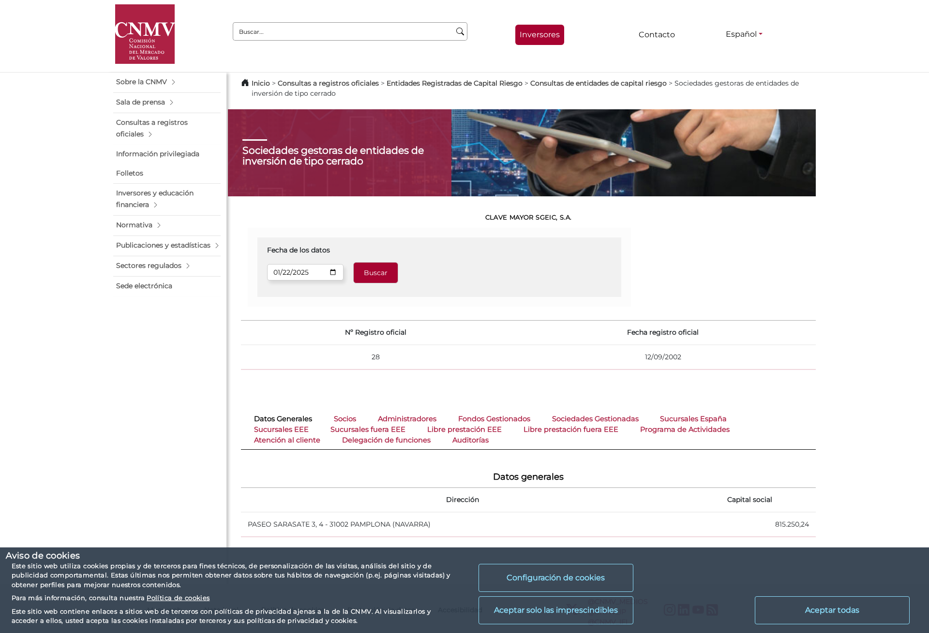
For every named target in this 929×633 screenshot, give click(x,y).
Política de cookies (178, 598)
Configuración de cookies (556, 577)
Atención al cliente (287, 440)
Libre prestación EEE (464, 429)
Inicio (261, 83)
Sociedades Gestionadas (595, 418)
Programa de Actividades (685, 429)
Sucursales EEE (281, 429)
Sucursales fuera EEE (367, 429)
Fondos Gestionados (494, 418)
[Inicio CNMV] (145, 34)
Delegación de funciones (386, 440)
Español (741, 34)
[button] (167, 82)
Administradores (407, 418)
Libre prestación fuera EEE (571, 429)
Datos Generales (283, 418)
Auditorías (470, 440)
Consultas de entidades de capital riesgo (598, 83)
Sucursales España (693, 418)
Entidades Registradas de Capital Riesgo (455, 83)
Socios (345, 418)
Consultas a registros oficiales (328, 83)
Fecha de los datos (298, 250)
